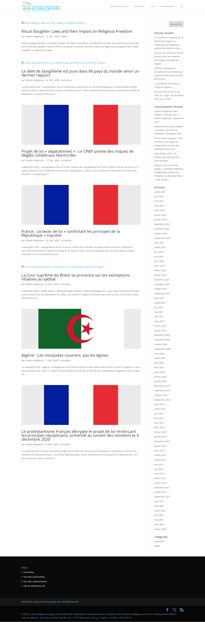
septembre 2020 (162, 349)
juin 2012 (159, 464)
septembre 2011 (162, 496)
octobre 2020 (160, 344)
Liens (153, 6)
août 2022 (159, 242)
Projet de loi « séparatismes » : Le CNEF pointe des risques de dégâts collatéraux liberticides (77, 153)
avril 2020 (159, 367)
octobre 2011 (160, 492)
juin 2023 (159, 196)
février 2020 (160, 376)
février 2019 (160, 432)
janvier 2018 (160, 446)
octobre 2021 (160, 288)
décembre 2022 (162, 224)
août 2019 (159, 404)
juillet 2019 (159, 409)
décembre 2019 (162, 385)
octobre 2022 (160, 233)
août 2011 (159, 501)
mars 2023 (159, 210)
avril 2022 (159, 261)
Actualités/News (167, 6)
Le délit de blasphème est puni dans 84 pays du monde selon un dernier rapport (80, 73)
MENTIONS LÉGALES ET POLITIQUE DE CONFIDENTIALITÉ (49, 601)
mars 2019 (159, 427)
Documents (138, 6)
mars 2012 (159, 473)
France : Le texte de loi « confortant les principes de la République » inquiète (70, 233)
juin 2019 (159, 413)
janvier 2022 (160, 275)
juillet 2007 (159, 510)
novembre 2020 (162, 339)
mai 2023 (158, 201)
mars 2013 (159, 450)
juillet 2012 (159, 459)
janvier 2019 (160, 436)
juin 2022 (159, 251)
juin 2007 (159, 515)
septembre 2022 (162, 238)
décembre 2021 (162, 279)
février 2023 (160, 215)
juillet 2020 (159, 358)
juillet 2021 (159, 302)
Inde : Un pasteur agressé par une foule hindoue (166, 157)
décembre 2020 (162, 335)
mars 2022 (159, 265)
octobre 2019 (160, 395)
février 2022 (160, 270)
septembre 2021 (162, 293)
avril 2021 (159, 316)
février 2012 (160, 478)
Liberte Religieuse (35, 36)
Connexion (29, 572)
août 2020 (159, 353)
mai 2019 (158, 418)
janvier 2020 (160, 381)
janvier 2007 (160, 529)
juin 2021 (159, 307)
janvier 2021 (160, 330)
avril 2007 (159, 524)
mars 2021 (159, 321)
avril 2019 (159, 422)
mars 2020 (159, 372)
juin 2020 (159, 362)
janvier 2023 (160, 219)
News (64, 36)
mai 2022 (158, 256)
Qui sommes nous (118, 6)
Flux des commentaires (35, 581)
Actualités (67, 80)
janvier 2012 (160, 482)
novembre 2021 (162, 284)
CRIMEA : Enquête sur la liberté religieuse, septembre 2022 (169, 118)
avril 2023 (159, 205)
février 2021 (160, 325)
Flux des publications (34, 576)
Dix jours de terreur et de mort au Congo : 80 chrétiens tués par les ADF (168, 95)
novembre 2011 (162, 487)
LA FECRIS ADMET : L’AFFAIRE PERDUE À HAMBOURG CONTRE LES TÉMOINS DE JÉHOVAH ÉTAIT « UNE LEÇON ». (168, 172)
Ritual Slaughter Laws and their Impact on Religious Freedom (76, 31)
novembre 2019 (162, 390)
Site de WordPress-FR (34, 586)
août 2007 (159, 506)
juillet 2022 (159, 247)
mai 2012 (158, 469)
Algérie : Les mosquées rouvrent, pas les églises (65, 355)
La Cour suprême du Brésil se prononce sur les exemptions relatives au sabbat (75, 277)
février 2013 (160, 455)
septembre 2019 (162, 399)
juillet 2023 (159, 191)
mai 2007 (158, 519)
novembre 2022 (162, 228)
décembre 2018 (162, 441)
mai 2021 (158, 311)
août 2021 (159, 298)
